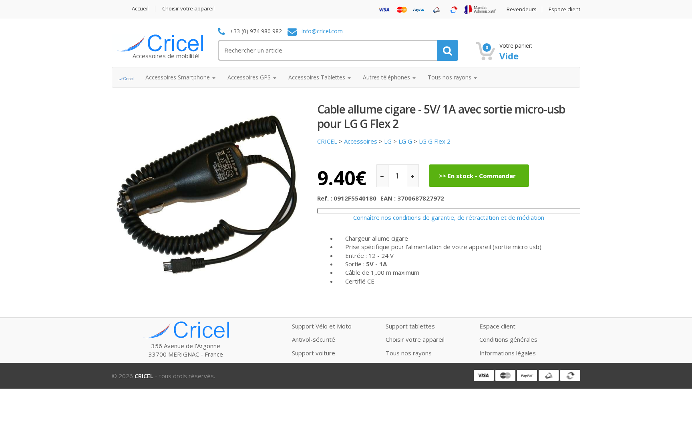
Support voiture (313, 353)
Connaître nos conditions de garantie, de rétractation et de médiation (448, 217)
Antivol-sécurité (313, 339)
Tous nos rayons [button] (450, 77)
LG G (405, 141)
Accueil (140, 9)
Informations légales (507, 353)
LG (388, 141)
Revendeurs (522, 9)
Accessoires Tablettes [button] (317, 77)
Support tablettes (410, 326)
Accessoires (360, 141)
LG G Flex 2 (435, 141)
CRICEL (327, 141)
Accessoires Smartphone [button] (178, 77)
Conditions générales (508, 339)
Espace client (564, 9)
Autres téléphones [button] (387, 77)
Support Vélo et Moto (322, 326)
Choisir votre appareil (188, 9)
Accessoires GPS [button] (249, 77)
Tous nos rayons (409, 353)
